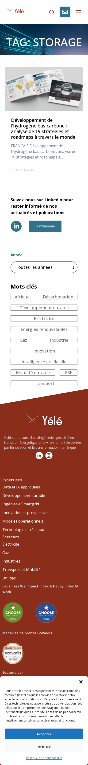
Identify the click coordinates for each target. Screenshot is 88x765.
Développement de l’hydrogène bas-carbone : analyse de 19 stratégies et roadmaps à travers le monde (43, 128)
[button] (81, 681)
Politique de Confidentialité (44, 758)
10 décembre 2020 (23, 170)
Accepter (44, 734)
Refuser (44, 747)
